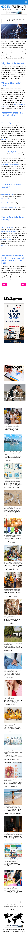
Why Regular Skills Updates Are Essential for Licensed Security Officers (13, 833)
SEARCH (18, 904)
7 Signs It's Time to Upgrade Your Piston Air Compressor (12, 724)
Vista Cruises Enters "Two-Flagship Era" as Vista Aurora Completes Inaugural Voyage (13, 453)
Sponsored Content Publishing (11, 906)
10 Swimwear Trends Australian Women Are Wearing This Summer (12, 806)
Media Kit (22, 906)
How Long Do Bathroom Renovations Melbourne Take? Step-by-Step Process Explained (13, 752)
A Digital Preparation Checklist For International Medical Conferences (12, 480)
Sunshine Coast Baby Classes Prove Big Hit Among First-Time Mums (13, 887)
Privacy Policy (11, 904)
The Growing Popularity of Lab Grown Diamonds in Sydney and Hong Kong (13, 507)
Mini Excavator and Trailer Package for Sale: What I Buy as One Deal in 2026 (13, 589)
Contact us (23, 902)
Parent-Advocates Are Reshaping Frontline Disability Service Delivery (12, 425)
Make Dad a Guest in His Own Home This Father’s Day (12, 616)
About (18, 902)
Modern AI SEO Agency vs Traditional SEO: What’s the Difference (12, 536)
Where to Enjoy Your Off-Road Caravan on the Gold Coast (13, 643)
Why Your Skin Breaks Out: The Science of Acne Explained (13, 779)
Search (13, 902)
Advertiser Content (6, 902)
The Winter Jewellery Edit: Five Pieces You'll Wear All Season (12, 697)
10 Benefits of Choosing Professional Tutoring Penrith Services (12, 860)
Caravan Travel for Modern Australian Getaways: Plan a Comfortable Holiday (13, 563)
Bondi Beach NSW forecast (14, 362)
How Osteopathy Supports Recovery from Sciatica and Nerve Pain (12, 670)
